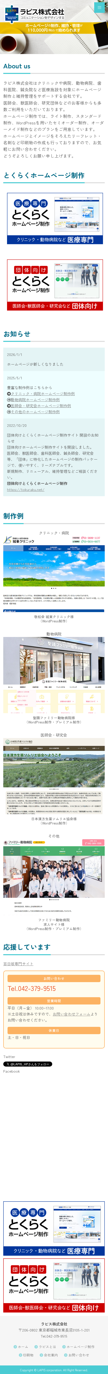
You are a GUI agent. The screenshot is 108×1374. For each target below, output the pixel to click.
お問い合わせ (78, 1354)
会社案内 (51, 1354)
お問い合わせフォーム (71, 1014)
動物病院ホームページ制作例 (35, 399)
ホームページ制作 (81, 1346)
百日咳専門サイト (18, 963)
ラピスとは (47, 1346)
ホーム (23, 1346)
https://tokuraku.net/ (25, 489)
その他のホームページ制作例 (35, 411)
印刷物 (28, 1354)
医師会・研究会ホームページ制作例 (41, 405)
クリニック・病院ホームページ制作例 (43, 393)
